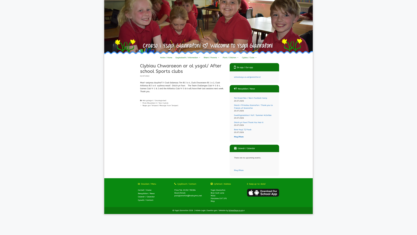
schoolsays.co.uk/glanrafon (246, 77)
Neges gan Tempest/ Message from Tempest (160, 106)
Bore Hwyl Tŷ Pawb (242, 129)
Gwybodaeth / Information (186, 58)
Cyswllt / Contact (145, 200)
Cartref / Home (144, 190)
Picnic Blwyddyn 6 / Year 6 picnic (155, 103)
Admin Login (200, 210)
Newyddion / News (146, 193)
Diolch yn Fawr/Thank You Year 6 (248, 122)
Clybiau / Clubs (248, 58)
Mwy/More (238, 137)
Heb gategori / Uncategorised (154, 101)
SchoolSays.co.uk (236, 210)
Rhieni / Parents (210, 58)
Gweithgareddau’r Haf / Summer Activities (252, 115)
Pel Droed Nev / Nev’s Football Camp (250, 98)
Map (213, 201)
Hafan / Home (166, 58)
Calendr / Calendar (146, 197)
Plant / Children (229, 58)
